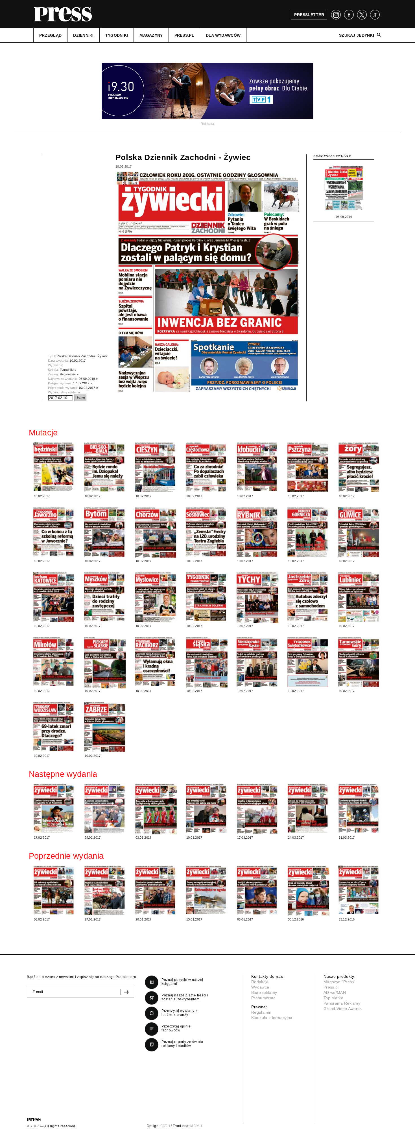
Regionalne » (69, 374)
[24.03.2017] (308, 808)
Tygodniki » (68, 369)
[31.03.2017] (359, 808)
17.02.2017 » (82, 383)
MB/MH (196, 1126)
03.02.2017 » (88, 387)
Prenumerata (263, 998)
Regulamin (261, 1012)
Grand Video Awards (343, 1008)
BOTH (165, 1126)
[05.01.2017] (257, 890)
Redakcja (260, 981)
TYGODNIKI (116, 35)
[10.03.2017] (206, 808)
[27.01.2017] (105, 890)
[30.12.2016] (308, 890)
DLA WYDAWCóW (223, 35)
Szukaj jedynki (356, 35)
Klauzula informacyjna (271, 1017)
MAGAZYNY (151, 35)
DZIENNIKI (83, 35)
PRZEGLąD (50, 35)
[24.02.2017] (105, 808)
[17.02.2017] (54, 808)
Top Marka (333, 998)
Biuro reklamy (264, 992)
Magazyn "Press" (339, 981)
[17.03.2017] (257, 809)
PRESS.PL (184, 35)
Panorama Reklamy (342, 1003)
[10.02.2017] (54, 466)
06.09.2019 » (88, 378)
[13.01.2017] (206, 890)
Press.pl (331, 987)
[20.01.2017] (156, 890)
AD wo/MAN (335, 992)
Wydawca (260, 987)
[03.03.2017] (156, 809)
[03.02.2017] (54, 890)
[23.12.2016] (359, 889)
